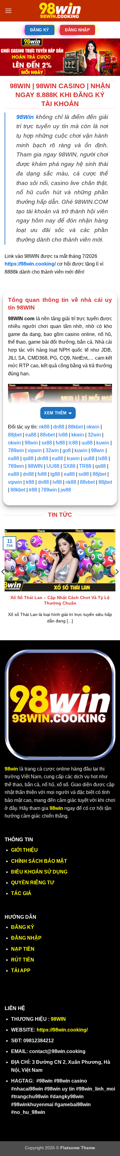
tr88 (30, 482)
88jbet (15, 434)
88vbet (47, 434)
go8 (66, 450)
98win (31, 442)
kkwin (77, 434)
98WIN (35, 466)
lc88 (73, 442)
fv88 (60, 442)
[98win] (60, 11)
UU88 (52, 466)
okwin (92, 426)
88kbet (75, 426)
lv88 (63, 434)
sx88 (47, 442)
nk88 (44, 426)
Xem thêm (55, 413)
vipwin (35, 450)
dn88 (58, 426)
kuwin (102, 442)
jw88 (66, 489)
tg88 (55, 474)
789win (16, 450)
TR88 (85, 466)
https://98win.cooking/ (62, 1029)
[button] (8, 10)
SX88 (69, 466)
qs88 (28, 458)
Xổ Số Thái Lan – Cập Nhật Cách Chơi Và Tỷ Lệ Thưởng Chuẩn (60, 600)
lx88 (102, 458)
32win (94, 434)
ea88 (30, 434)
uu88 (87, 442)
